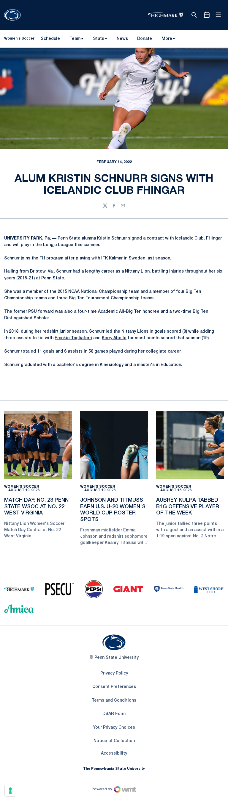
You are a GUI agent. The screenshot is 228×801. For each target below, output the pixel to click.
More (167, 39)
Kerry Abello (114, 338)
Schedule (50, 39)
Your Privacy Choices (114, 728)
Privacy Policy (114, 673)
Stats (98, 39)
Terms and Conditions (114, 701)
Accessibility (114, 753)
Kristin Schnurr (112, 238)
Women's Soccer (21, 486)
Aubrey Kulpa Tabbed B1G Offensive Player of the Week (187, 506)
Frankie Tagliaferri (73, 338)
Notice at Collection (114, 741)
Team (74, 39)
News (122, 39)
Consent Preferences (114, 687)
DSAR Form (114, 714)
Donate (144, 40)
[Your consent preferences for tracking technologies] (10, 790)
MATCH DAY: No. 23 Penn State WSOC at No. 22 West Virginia (36, 506)
